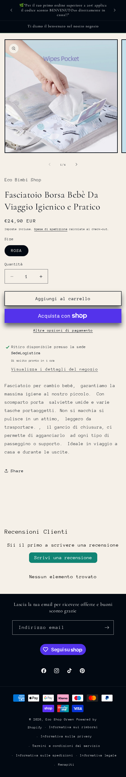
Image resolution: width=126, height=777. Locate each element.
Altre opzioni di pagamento (63, 330)
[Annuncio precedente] (11, 10)
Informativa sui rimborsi (73, 727)
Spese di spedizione (50, 229)
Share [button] (17, 471)
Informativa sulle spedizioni (44, 755)
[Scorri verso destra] (76, 164)
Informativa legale (98, 755)
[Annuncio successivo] (114, 10)
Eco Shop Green (61, 719)
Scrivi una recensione (63, 557)
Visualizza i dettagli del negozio (54, 369)
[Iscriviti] (106, 627)
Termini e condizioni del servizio (66, 746)
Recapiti (66, 765)
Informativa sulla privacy (66, 736)
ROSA (16, 250)
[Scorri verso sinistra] (49, 164)
